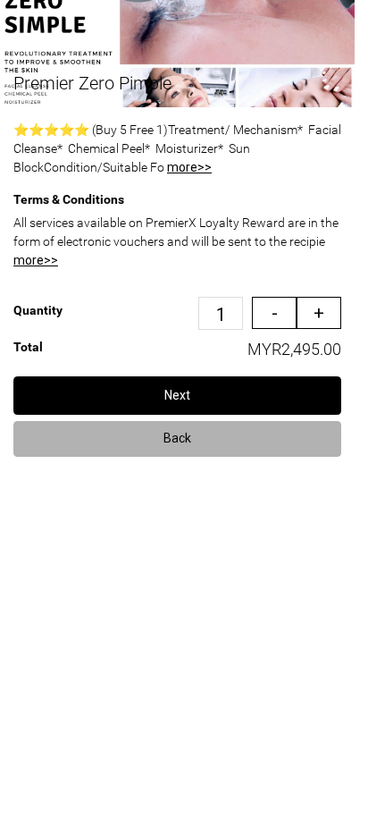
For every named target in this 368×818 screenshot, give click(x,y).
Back (177, 438)
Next (177, 395)
